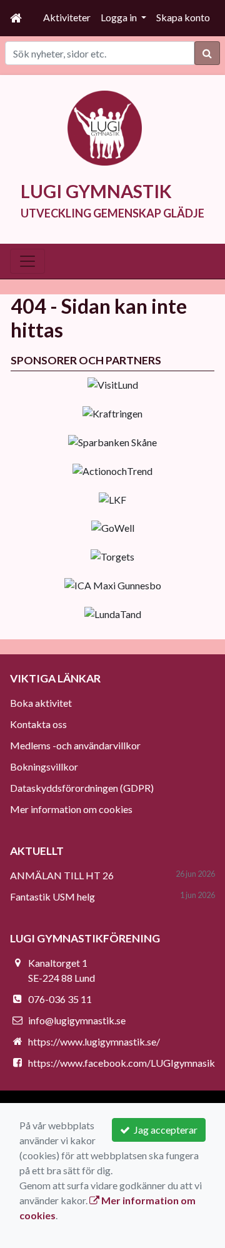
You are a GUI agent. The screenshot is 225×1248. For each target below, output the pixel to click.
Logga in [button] (120, 17)
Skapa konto (183, 17)
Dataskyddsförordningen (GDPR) (82, 788)
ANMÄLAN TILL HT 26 (62, 875)
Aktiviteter (67, 17)
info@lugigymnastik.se (77, 1020)
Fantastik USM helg (52, 896)
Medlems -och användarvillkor (75, 745)
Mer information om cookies (71, 809)
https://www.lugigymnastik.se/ (94, 1041)
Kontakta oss (38, 724)
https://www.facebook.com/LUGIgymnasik (121, 1063)
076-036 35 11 (60, 999)
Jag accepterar (164, 1130)
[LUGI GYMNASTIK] (105, 126)
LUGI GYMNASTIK (96, 191)
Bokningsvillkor (44, 766)
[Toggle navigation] (27, 261)
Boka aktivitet (41, 703)
